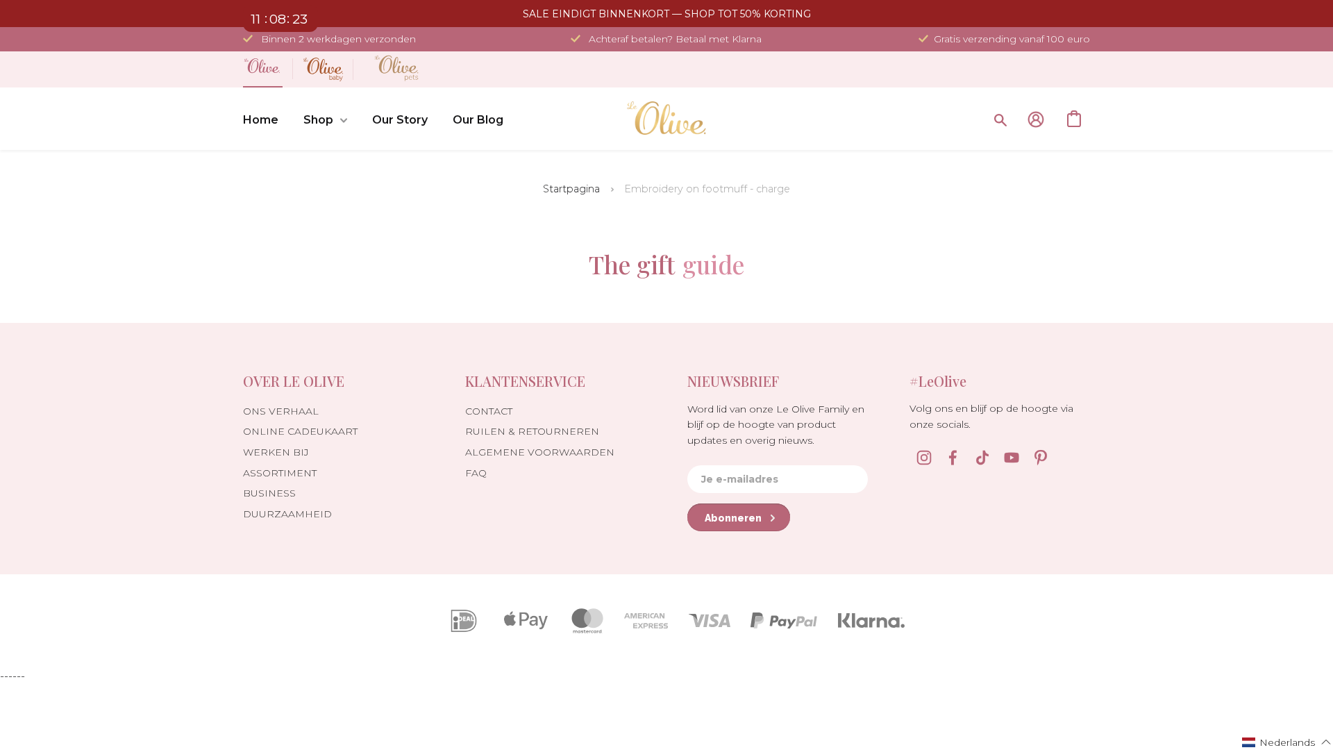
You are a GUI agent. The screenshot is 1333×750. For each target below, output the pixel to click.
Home (260, 119)
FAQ (476, 473)
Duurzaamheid (287, 514)
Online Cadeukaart (300, 431)
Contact (488, 411)
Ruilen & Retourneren (532, 431)
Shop (318, 119)
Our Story (400, 119)
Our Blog (478, 119)
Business (269, 493)
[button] (1287, 741)
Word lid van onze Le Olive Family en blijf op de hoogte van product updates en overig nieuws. (775, 425)
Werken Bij (276, 452)
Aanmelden (1035, 119)
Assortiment (280, 473)
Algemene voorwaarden (539, 452)
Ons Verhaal (281, 411)
